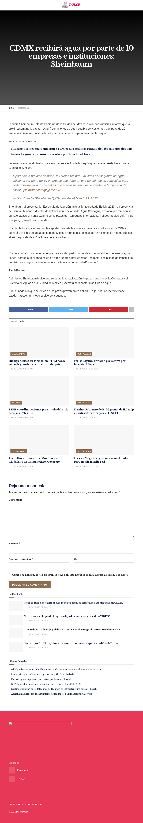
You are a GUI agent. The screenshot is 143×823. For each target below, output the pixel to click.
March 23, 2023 (87, 198)
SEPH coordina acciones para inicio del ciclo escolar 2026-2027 (46, 684)
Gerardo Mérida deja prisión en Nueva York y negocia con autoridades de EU (73, 629)
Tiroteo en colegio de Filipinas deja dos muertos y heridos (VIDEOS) (67, 616)
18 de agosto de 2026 (37, 621)
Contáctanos (33, 804)
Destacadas (23, 108)
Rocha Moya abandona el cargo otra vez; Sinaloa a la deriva (43, 674)
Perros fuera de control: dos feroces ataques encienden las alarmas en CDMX (73, 602)
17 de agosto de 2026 (37, 607)
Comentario (15, 499)
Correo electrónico (21, 559)
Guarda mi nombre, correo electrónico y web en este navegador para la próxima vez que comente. (70, 574)
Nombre (14, 543)
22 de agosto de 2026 (87, 369)
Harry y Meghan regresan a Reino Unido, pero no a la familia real (101, 460)
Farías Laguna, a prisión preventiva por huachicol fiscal (51, 154)
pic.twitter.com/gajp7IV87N (42, 190)
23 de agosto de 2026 (21, 369)
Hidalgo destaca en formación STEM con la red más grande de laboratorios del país (71, 148)
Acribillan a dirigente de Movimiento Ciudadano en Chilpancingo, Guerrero (34, 460)
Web (76, 559)
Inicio (11, 108)
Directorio (16, 804)
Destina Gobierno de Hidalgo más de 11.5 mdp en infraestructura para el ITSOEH (104, 411)
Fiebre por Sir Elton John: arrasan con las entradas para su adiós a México (71, 643)
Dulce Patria (22, 812)
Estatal (16, 403)
